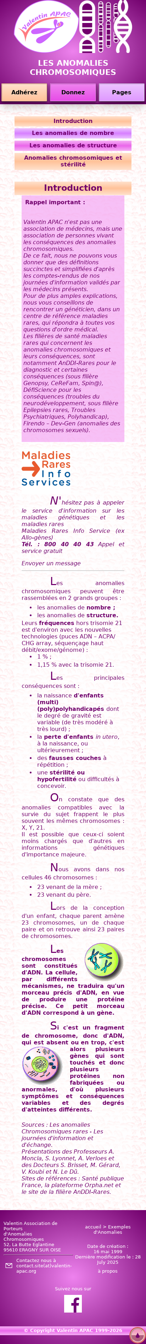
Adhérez (24, 92)
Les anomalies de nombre (73, 133)
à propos (108, 1271)
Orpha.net (99, 1185)
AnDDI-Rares (91, 1192)
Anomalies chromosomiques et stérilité (73, 161)
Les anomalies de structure (73, 145)
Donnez (73, 92)
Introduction (73, 121)
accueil (93, 1227)
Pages (121, 92)
